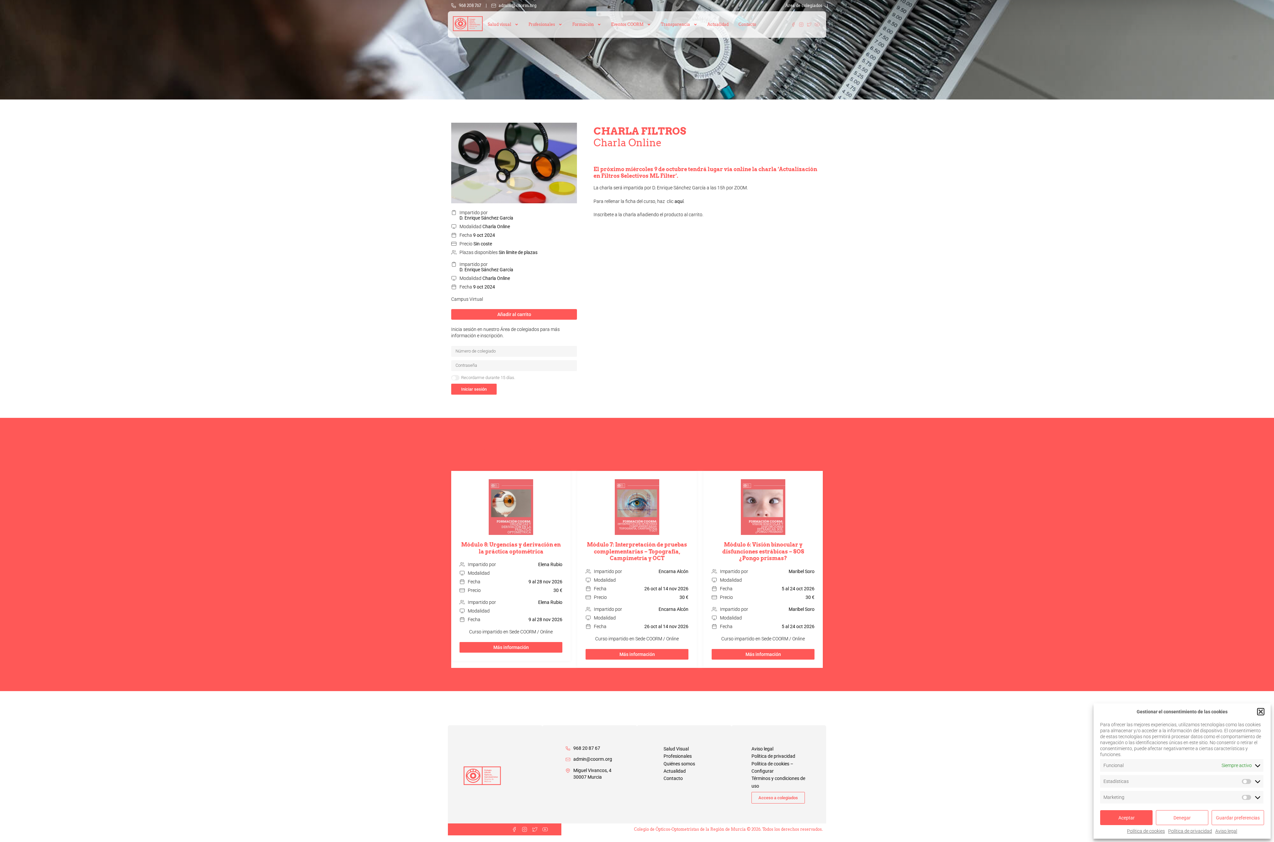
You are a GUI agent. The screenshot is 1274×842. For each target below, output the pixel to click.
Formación (583, 24)
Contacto (747, 24)
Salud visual (499, 24)
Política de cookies (1146, 831)
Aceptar (1126, 817)
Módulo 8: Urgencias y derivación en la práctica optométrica (511, 548)
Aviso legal (1226, 831)
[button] (1260, 711)
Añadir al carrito (514, 314)
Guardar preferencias (1238, 817)
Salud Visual (676, 748)
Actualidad (718, 24)
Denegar (1182, 817)
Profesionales (678, 756)
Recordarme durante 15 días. (488, 377)
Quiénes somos (679, 763)
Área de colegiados (803, 6)
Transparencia (675, 24)
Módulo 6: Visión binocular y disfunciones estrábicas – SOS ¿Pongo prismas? (763, 552)
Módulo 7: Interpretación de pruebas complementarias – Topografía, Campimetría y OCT (637, 552)
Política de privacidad (1190, 831)
